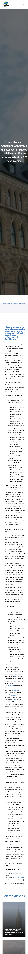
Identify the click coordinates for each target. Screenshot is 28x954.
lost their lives (15, 681)
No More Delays (9, 845)
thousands (11, 685)
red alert (13, 699)
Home (4, 301)
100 (16, 676)
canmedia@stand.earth (19, 877)
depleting (13, 695)
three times (15, 690)
